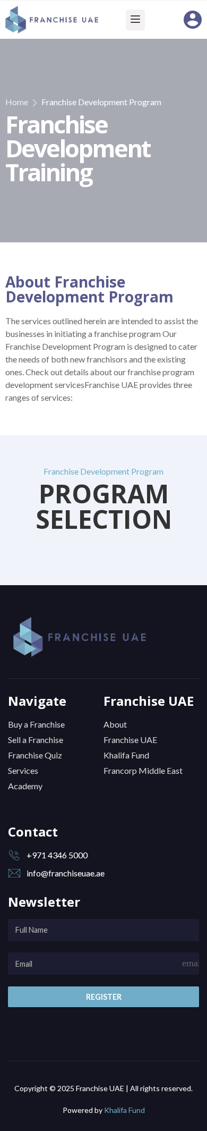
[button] (135, 20)
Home (16, 102)
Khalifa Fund (124, 1110)
